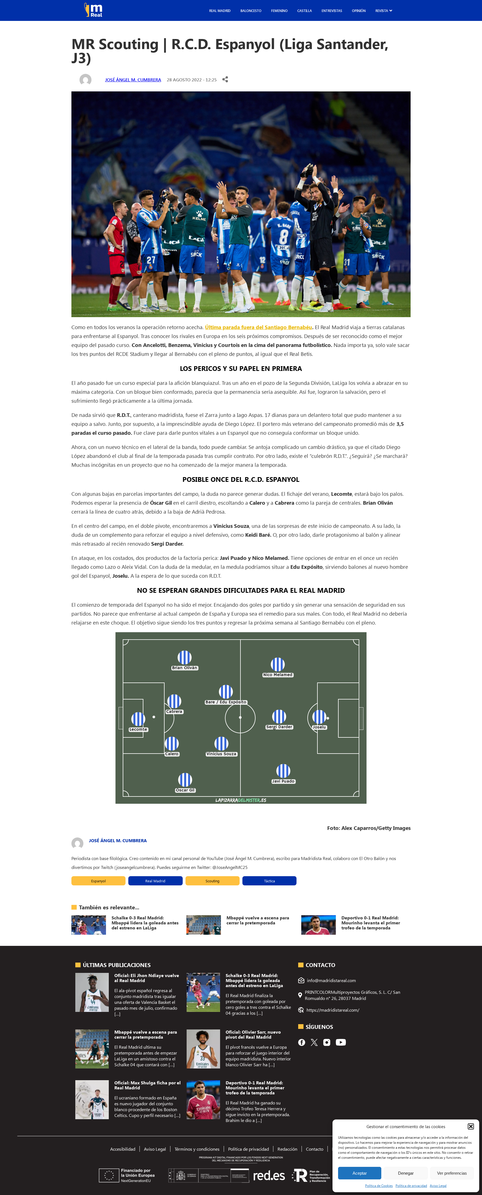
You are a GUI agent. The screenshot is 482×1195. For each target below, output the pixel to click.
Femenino (279, 10)
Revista (381, 10)
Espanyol (98, 880)
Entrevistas (332, 10)
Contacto (314, 1149)
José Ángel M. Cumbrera (133, 79)
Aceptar (360, 1173)
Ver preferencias (452, 1173)
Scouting (213, 880)
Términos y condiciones (197, 1149)
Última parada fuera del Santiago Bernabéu (258, 327)
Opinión (359, 10)
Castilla (304, 10)
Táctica (269, 880)
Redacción (287, 1149)
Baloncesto (250, 10)
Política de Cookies (379, 1185)
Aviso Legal (438, 1185)
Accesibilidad (122, 1149)
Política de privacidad (411, 1185)
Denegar (406, 1173)
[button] (471, 1126)
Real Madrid (220, 10)
